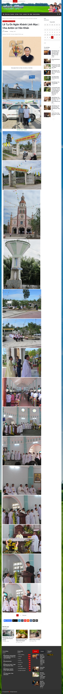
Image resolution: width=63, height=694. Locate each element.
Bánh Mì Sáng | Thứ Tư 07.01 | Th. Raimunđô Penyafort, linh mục (8, 638)
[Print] (36, 620)
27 (52, 37)
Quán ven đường (36, 14)
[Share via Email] (34, 620)
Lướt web (25, 14)
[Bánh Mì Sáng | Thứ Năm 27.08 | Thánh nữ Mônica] (47, 72)
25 (47, 37)
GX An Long (7, 14)
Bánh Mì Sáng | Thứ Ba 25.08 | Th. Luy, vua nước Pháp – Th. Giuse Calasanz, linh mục (56, 100)
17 (45, 34)
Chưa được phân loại (22, 668)
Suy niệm (12, 14)
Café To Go (15, 18)
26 (49, 37)
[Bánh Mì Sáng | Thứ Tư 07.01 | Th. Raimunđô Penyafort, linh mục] (8, 633)
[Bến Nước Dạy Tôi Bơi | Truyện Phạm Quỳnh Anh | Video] (47, 66)
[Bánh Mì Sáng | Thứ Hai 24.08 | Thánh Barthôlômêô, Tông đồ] (47, 107)
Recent (35, 651)
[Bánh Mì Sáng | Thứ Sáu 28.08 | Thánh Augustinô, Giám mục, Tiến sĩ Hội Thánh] (47, 52)
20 (52, 34)
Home (4, 18)
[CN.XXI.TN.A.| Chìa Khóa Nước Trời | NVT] (47, 115)
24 (45, 37)
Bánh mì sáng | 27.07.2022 (35, 639)
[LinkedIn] (19, 620)
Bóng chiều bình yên (56, 59)
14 (54, 32)
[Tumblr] (22, 620)
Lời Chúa (16, 14)
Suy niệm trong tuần (21, 670)
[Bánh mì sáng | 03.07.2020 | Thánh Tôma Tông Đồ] (22, 634)
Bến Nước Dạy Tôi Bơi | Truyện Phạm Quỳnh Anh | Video (56, 66)
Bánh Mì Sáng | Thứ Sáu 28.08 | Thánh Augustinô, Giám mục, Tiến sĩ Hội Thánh (55, 53)
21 (54, 34)
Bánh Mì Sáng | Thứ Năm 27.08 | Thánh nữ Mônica (26, 1)
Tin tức (20, 14)
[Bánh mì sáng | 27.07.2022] (35, 634)
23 (59, 34)
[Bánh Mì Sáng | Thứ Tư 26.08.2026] (47, 84)
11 (47, 32)
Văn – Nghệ (30, 14)
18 (47, 34)
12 (49, 32)
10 (45, 32)
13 (52, 32)
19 (49, 34)
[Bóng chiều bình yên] (47, 61)
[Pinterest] (25, 620)
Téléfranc (6, 31)
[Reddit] (28, 620)
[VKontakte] (31, 620)
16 (59, 32)
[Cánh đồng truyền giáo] (13, 7)
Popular (42, 651)
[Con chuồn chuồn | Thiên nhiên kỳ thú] (47, 78)
